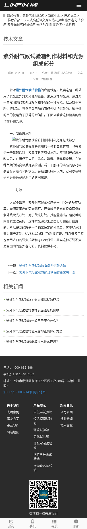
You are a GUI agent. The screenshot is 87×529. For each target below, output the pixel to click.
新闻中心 (54, 15)
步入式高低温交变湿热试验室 (43, 20)
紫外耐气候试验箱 (28, 90)
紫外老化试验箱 (33, 15)
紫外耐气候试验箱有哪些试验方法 (42, 266)
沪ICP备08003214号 (17, 392)
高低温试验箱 (42, 412)
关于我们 (13, 405)
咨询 (11, 526)
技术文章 (70, 15)
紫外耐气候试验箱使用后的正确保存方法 (34, 331)
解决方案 (13, 419)
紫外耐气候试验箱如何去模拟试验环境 (32, 300)
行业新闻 (66, 419)
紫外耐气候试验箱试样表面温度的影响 (32, 310)
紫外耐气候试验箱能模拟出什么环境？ (32, 341)
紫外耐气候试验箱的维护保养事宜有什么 (47, 272)
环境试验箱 (41, 430)
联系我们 (13, 425)
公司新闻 (66, 412)
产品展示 (39, 405)
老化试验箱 (41, 436)
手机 (32, 526)
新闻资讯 (66, 405)
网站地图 (39, 392)
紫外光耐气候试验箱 (21, 24)
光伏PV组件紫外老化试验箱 (55, 24)
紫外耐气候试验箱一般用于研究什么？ (32, 321)
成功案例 (13, 412)
